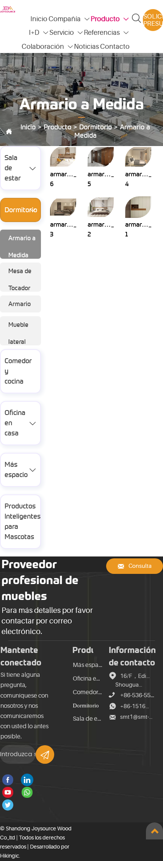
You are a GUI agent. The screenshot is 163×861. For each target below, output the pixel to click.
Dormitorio (95, 127)
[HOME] (7, 9)
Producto (57, 127)
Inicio (28, 127)
